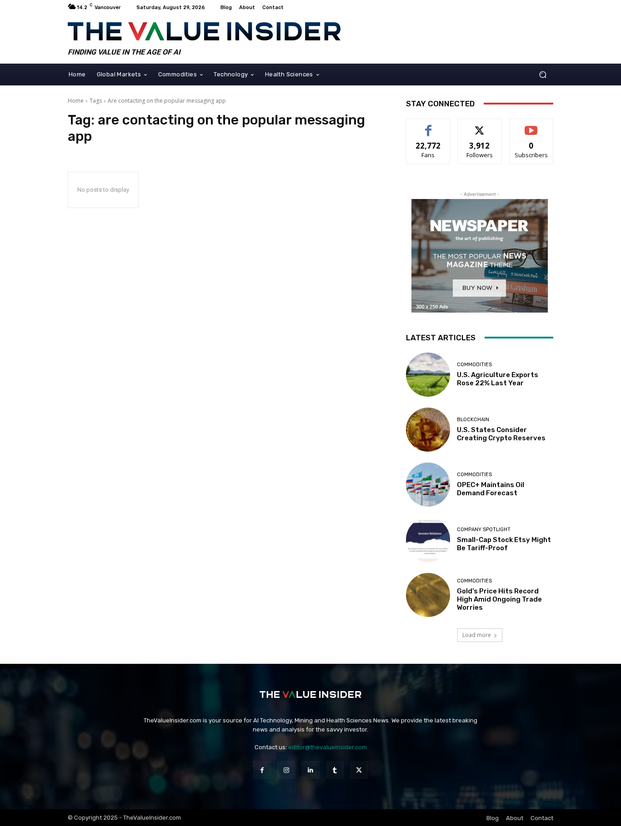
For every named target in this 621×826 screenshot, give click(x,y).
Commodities (474, 364)
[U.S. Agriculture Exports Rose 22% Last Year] (428, 375)
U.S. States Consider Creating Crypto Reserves (501, 434)
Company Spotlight (484, 529)
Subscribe (531, 125)
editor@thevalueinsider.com (327, 747)
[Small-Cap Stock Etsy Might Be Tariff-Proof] (428, 539)
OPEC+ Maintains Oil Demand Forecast (490, 489)
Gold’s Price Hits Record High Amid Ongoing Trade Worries (499, 599)
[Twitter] (359, 770)
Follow (480, 125)
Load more (476, 635)
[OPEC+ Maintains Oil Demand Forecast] (428, 485)
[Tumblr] (335, 770)
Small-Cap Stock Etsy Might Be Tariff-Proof (504, 544)
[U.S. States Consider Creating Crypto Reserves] (428, 430)
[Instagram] (286, 770)
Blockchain (473, 419)
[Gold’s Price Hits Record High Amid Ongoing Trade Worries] (428, 595)
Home (76, 100)
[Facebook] (262, 770)
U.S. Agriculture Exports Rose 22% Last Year (497, 379)
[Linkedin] (310, 770)
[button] (542, 74)
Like (428, 125)
